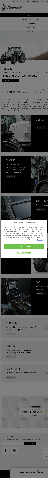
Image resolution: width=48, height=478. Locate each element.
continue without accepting (24, 222)
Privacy (40, 240)
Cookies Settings (24, 253)
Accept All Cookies (23, 246)
